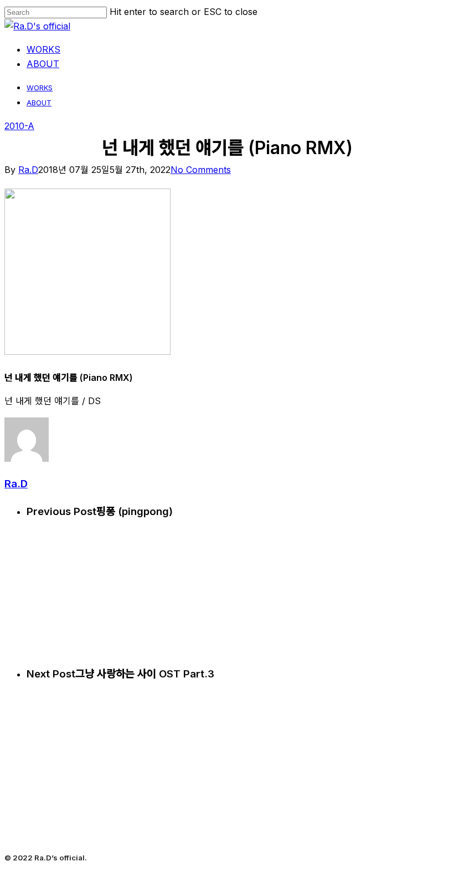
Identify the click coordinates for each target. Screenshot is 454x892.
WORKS (40, 87)
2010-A (19, 125)
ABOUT (39, 102)
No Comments (201, 169)
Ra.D (28, 169)
